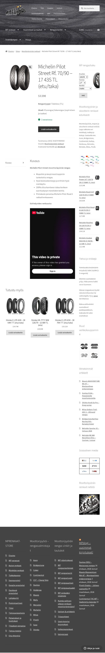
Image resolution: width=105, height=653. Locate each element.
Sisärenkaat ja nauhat (32, 29)
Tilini (42, 8)
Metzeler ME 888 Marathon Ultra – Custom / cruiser (89, 438)
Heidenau (37, 590)
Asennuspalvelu (38, 13)
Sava (35, 624)
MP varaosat (14, 560)
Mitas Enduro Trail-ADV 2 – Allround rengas (89, 412)
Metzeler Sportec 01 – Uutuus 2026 (90, 429)
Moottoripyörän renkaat (31, 51)
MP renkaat (10, 29)
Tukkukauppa (14, 575)
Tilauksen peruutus (17, 626)
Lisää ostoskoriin (48, 129)
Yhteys (28, 39)
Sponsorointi (14, 580)
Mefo (35, 600)
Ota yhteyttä (14, 635)
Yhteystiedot (63, 19)
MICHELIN (61, 147)
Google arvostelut (17, 585)
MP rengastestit (65, 573)
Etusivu (34, 8)
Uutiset (59, 8)
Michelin (37, 610)
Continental (38, 575)
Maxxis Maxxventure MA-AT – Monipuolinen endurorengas (89, 575)
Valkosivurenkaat (65, 629)
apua (96, 296)
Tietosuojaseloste (17, 613)
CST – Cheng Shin (40, 580)
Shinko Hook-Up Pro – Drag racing (90, 403)
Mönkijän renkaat (16, 570)
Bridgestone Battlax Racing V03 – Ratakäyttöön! (90, 421)
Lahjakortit (14, 598)
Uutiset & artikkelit (66, 611)
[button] (30, 67)
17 (56, 147)
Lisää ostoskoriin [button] (16, 332)
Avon (35, 560)
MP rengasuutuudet (66, 588)
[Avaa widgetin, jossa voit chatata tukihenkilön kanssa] (91, 648)
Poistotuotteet (59, 13)
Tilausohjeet (50, 19)
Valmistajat (63, 634)
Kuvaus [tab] (8, 162)
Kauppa (50, 8)
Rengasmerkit (56, 29)
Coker (35, 570)
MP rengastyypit (65, 578)
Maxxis (36, 595)
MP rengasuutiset (65, 583)
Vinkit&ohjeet (11, 39)
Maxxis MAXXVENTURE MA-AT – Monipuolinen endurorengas (91, 385)
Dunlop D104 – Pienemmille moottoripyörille (88, 395)
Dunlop (36, 585)
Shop (18, 51)
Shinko (36, 629)
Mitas (35, 614)
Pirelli (36, 619)
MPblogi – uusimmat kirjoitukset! (86, 547)
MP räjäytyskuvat (65, 560)
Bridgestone (38, 565)
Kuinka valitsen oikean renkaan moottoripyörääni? (66, 604)
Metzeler (37, 605)
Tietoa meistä (37, 19)
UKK (48, 13)
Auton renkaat (15, 565)
